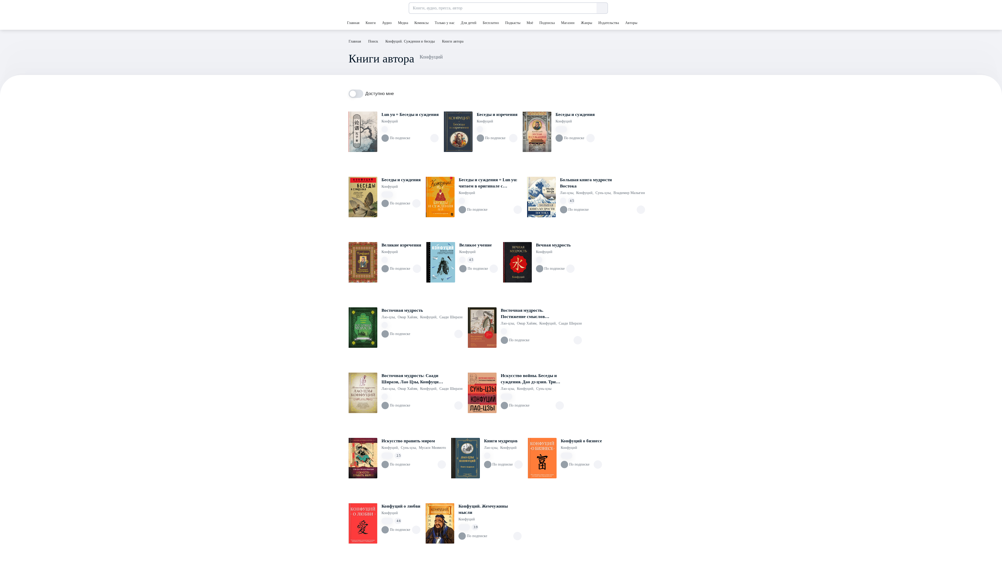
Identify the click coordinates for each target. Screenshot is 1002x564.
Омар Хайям (408, 317)
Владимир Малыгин (629, 193)
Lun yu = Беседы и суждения (410, 114)
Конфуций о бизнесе (581, 440)
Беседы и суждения (575, 114)
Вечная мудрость (553, 245)
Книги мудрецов (500, 440)
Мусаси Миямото (432, 448)
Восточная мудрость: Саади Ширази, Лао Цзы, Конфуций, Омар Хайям (411, 379)
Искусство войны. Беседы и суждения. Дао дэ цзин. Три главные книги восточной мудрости (529, 379)
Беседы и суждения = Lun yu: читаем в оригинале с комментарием (488, 183)
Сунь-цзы (603, 193)
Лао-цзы (567, 193)
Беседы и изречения (497, 114)
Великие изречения (401, 245)
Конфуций (389, 121)
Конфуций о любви (400, 506)
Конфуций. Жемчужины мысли (483, 509)
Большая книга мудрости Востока (586, 183)
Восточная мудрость (402, 310)
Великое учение (475, 245)
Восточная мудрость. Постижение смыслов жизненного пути (523, 314)
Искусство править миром (408, 440)
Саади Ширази (451, 317)
